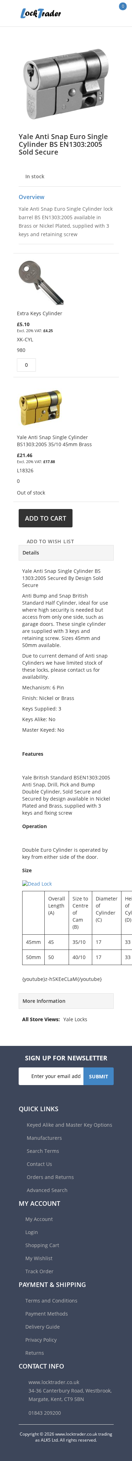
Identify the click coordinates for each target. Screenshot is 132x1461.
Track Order (39, 1271)
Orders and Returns (49, 1177)
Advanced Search (46, 1190)
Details (31, 552)
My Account (39, 1219)
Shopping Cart (42, 1245)
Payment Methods (46, 1313)
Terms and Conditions (51, 1300)
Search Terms (42, 1151)
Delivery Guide (42, 1326)
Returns (34, 1352)
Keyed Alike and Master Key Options (68, 1124)
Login (31, 1232)
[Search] (100, 13)
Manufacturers (43, 1137)
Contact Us (38, 1164)
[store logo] (33, 13)
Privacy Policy (41, 1339)
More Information (44, 1001)
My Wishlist (38, 1258)
